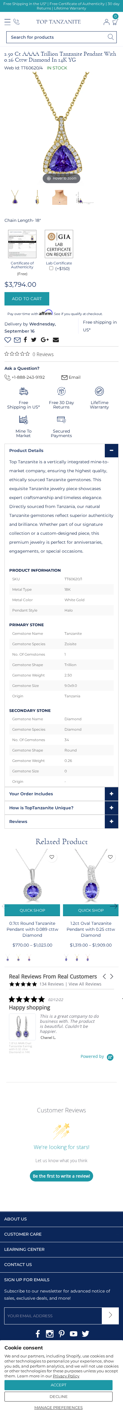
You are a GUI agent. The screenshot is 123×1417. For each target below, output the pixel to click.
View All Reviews (85, 984)
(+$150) (62, 268)
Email (74, 377)
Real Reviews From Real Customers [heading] (53, 976)
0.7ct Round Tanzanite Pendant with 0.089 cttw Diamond (32, 929)
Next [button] (115, 906)
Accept (58, 1384)
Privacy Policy (66, 1376)
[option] (61, 128)
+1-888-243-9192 (27, 377)
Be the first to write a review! (61, 1176)
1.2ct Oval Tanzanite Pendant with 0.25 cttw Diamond (91, 929)
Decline (59, 1396)
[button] (104, 976)
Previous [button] (7, 906)
